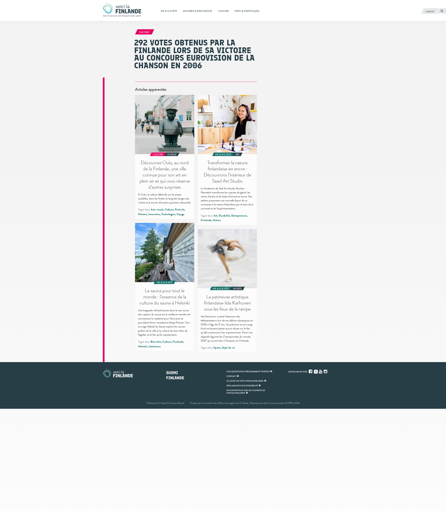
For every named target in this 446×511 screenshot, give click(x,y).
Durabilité (224, 216)
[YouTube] (321, 371)
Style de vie (228, 348)
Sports (217, 348)
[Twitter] (316, 371)
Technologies (168, 214)
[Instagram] (326, 371)
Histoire (142, 214)
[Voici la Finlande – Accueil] (122, 10)
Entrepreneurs (239, 216)
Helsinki (142, 346)
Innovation (154, 214)
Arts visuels (157, 209)
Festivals (179, 209)
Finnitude (206, 220)
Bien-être (156, 342)
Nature (217, 220)
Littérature (155, 346)
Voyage (180, 214)
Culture (169, 209)
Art (215, 216)
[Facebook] (311, 371)
